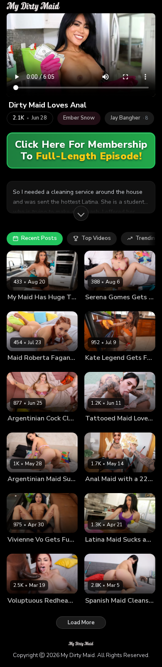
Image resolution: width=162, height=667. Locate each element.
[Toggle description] (81, 213)
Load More (81, 622)
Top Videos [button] (96, 238)
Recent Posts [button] (39, 238)
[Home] (33, 6)
